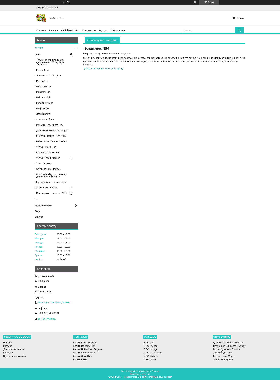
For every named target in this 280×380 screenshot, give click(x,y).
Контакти (87, 30)
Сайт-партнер (118, 30)
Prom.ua (155, 371)
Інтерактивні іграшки (47, 187)
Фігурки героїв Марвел (224, 356)
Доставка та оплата (13, 349)
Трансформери (44, 163)
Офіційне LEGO (70, 30)
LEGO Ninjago (150, 349)
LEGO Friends (150, 346)
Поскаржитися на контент (134, 377)
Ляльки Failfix (80, 359)
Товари (39, 47)
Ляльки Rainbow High (84, 346)
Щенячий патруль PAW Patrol (51, 136)
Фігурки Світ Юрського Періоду (229, 346)
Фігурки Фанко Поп (46, 147)
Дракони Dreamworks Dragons (52, 130)
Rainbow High (43, 97)
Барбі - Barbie (43, 86)
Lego (38, 54)
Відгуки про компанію (14, 356)
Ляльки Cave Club (82, 356)
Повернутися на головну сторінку (104, 68)
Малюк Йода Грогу (222, 352)
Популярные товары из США (51, 193)
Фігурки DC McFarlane (47, 152)
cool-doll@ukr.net (47, 318)
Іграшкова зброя (45, 119)
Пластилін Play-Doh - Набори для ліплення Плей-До (51, 175)
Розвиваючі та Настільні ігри (51, 182)
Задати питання (43, 205)
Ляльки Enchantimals (84, 352)
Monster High (43, 92)
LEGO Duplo (149, 359)
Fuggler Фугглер (44, 103)
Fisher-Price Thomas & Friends (52, 141)
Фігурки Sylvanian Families (226, 349)
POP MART (42, 81)
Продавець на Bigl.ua (140, 374)
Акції (37, 211)
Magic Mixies (42, 108)
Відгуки (103, 30)
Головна (41, 30)
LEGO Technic (150, 356)
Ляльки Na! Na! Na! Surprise (88, 349)
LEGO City (148, 342)
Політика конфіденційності (159, 377)
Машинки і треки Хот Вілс (49, 125)
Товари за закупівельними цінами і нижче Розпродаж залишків (50, 62)
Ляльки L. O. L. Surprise (48, 75)
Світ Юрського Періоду (48, 169)
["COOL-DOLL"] (41, 18)
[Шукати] (239, 30)
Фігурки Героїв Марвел (48, 158)
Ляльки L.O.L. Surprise (85, 342)
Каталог (53, 30)
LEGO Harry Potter (152, 352)
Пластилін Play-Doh (223, 359)
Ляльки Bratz (43, 114)
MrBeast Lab (42, 70)
